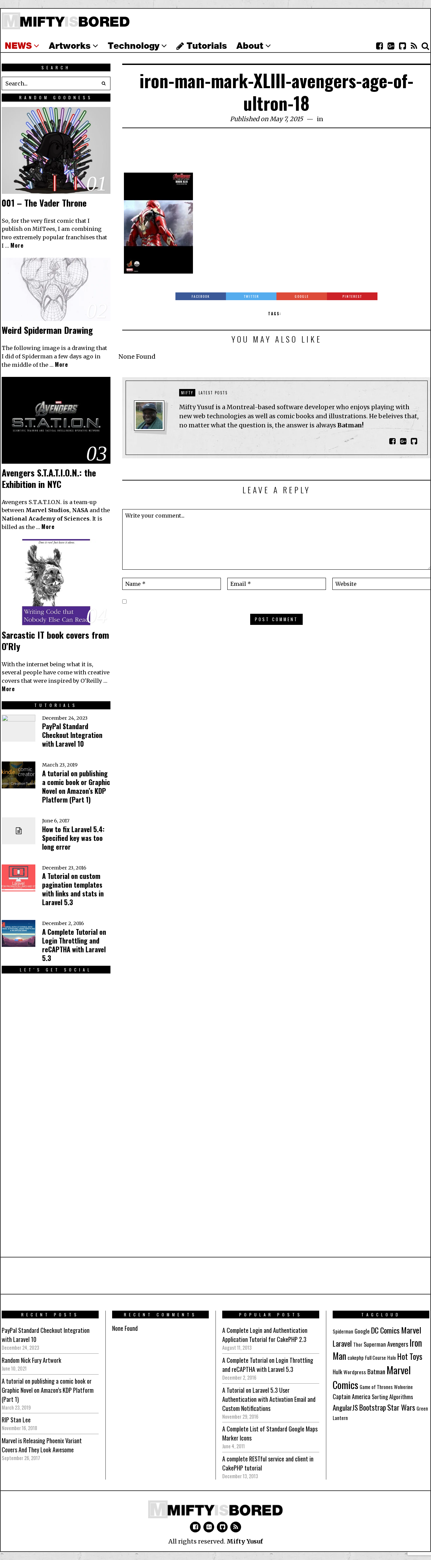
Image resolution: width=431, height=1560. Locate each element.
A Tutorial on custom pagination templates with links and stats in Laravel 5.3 (73, 889)
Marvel (411, 1330)
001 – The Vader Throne (44, 202)
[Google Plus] (208, 1527)
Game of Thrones (376, 1386)
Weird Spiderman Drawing (47, 329)
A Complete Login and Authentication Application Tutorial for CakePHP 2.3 (264, 1335)
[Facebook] (379, 46)
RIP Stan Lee (16, 1419)
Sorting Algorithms (392, 1396)
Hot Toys (409, 1356)
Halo (391, 1357)
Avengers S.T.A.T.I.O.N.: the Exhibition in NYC (49, 478)
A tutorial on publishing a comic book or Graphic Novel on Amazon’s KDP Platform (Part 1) (76, 786)
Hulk (337, 1372)
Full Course (375, 1357)
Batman (376, 1371)
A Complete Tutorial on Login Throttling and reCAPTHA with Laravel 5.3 (74, 945)
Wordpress (354, 1372)
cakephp (355, 1357)
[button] (103, 83)
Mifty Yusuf (245, 1541)
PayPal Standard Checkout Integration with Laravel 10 (72, 735)
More (17, 245)
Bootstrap (372, 1407)
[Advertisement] (276, 154)
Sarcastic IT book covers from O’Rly (55, 640)
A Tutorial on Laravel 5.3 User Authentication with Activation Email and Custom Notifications (269, 1399)
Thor (357, 1344)
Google (362, 1331)
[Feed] (414, 46)
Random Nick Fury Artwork (31, 1360)
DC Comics (385, 1330)
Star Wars (401, 1407)
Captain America (351, 1396)
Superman (375, 1344)
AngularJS (345, 1407)
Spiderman (343, 1331)
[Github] (402, 46)
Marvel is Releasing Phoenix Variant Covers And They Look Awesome (42, 1445)
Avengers (397, 1343)
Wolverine (403, 1386)
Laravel (342, 1343)
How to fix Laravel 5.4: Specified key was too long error (73, 838)
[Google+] (391, 46)
